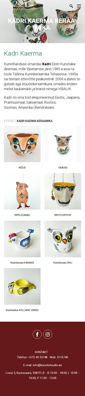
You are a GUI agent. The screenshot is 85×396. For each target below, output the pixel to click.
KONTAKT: (41, 352)
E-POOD (9, 121)
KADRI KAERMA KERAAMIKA (34, 121)
